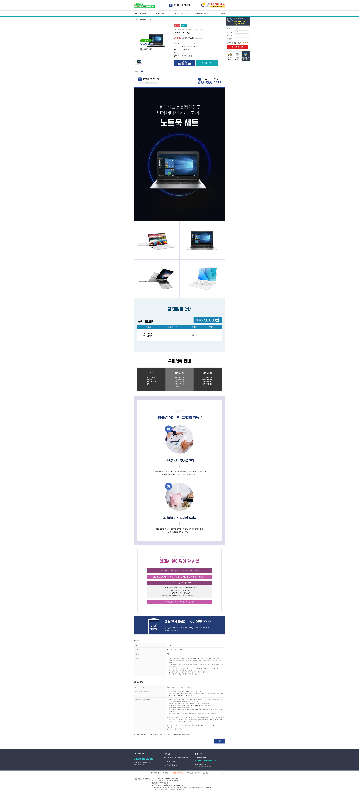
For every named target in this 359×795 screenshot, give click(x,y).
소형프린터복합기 (181, 13)
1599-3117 (239, 21)
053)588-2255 (239, 24)
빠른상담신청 (207, 63)
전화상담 (184, 63)
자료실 (167, 753)
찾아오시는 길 (155, 773)
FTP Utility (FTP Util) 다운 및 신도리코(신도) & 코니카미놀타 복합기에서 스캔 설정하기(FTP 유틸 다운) (180, 757)
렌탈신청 (222, 13)
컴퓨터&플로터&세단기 (203, 13)
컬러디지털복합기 (140, 13)
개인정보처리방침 (177, 773)
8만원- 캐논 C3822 (170, 761)
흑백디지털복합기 (162, 13)
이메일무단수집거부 (193, 773)
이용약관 (165, 773)
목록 (219, 741)
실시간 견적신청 (238, 46)
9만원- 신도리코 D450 (171, 765)
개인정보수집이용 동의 (235, 43)
